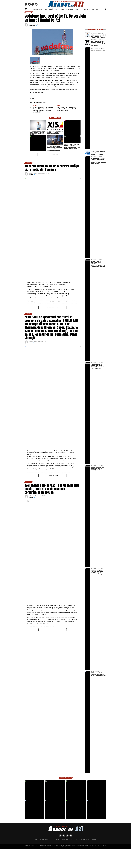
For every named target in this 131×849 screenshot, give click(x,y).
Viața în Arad (95, 9)
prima (44, 102)
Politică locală (69, 9)
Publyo (31, 174)
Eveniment (57, 9)
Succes (31, 497)
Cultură (51, 9)
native (31, 342)
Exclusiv (63, 9)
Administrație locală (37, 9)
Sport (81, 9)
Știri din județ (87, 9)
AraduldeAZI (33, 25)
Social (76, 9)
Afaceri (45, 9)
